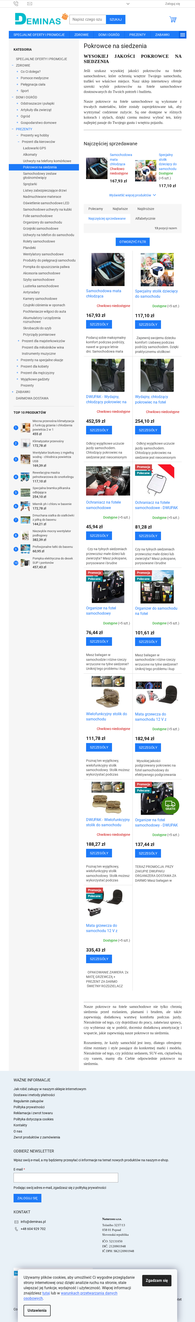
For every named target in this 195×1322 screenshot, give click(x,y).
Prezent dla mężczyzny (37, 373)
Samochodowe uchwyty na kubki (47, 209)
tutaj (46, 1293)
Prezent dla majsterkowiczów (43, 341)
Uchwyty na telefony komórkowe (47, 161)
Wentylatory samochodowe (43, 254)
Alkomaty (30, 154)
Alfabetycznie (145, 218)
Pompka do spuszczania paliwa (46, 267)
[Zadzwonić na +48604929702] (21, 3)
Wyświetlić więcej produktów (130, 195)
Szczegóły (99, 324)
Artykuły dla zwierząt (36, 110)
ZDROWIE (23, 65)
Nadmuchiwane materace (42, 197)
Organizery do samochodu (42, 222)
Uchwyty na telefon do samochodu (48, 235)
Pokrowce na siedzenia (40, 167)
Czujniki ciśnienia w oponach (44, 305)
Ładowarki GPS (34, 148)
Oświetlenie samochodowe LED (46, 203)
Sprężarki (30, 184)
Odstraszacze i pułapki (37, 103)
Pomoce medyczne (35, 78)
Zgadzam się (157, 1280)
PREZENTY (24, 129)
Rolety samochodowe (39, 241)
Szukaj (116, 19)
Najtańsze (120, 209)
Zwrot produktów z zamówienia (37, 1137)
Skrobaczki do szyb (37, 328)
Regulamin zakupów (29, 1101)
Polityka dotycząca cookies (34, 1119)
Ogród (25, 116)
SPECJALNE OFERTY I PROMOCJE (41, 59)
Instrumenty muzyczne (39, 353)
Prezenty (27, 385)
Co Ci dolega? (31, 71)
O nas (18, 1131)
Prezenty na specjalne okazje (42, 360)
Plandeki (29, 248)
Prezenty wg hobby (35, 135)
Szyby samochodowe (38, 280)
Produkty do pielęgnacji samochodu (49, 260)
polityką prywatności (90, 1188)
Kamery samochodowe (40, 299)
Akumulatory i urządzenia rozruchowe (42, 320)
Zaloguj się (27, 1198)
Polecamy (95, 209)
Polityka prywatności (29, 1107)
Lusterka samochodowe (41, 286)
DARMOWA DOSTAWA (32, 398)
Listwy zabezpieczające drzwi (45, 190)
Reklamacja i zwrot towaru (33, 1113)
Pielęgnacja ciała (33, 84)
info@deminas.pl (33, 1222)
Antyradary (31, 292)
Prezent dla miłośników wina (43, 347)
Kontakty (20, 1125)
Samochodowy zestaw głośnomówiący (40, 176)
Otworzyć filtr (132, 242)
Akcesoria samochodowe (41, 273)
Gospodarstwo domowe (38, 123)
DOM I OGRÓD (26, 97)
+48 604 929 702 (33, 1229)
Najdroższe (145, 209)
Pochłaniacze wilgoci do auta (44, 311)
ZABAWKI (23, 392)
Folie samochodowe (38, 216)
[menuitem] (39, 35)
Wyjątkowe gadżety (35, 379)
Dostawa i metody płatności (34, 1095)
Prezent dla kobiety (35, 366)
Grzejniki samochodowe (40, 228)
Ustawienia (37, 1310)
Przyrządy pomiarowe (39, 334)
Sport (25, 91)
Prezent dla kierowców (38, 142)
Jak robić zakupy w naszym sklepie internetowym (50, 1089)
